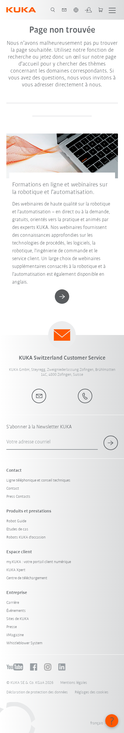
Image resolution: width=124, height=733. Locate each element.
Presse (11, 627)
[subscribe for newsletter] (111, 443)
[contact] (64, 9)
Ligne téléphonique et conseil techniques (38, 480)
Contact (12, 488)
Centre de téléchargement (26, 578)
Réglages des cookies (91, 692)
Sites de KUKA (17, 619)
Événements (16, 611)
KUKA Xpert (15, 570)
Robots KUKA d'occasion (26, 537)
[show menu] (112, 9)
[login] (88, 9)
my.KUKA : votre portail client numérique (38, 562)
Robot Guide (16, 521)
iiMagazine (15, 635)
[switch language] (76, 9)
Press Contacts (18, 497)
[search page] (53, 9)
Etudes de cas (17, 529)
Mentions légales (73, 683)
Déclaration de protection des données (37, 692)
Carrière (12, 603)
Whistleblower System (24, 643)
